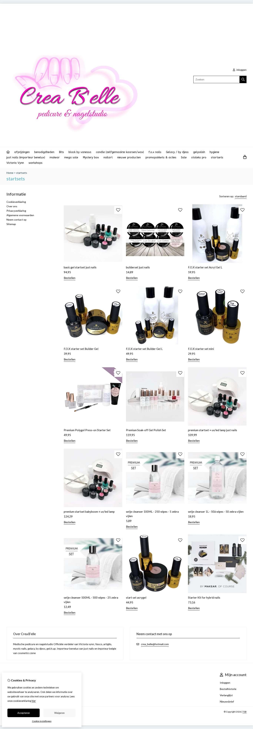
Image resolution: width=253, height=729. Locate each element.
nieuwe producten (129, 157)
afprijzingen (22, 152)
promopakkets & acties (160, 157)
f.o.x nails (155, 152)
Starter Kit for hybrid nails (204, 597)
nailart (108, 157)
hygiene (214, 152)
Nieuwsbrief (227, 701)
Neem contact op (16, 219)
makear (55, 157)
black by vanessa (80, 152)
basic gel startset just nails (80, 267)
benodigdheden (44, 152)
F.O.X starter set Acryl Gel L (205, 267)
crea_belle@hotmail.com (155, 644)
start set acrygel (136, 597)
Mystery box (91, 157)
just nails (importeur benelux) (25, 157)
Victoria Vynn (15, 162)
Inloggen (225, 682)
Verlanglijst (226, 695)
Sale (184, 157)
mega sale (71, 157)
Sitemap (11, 224)
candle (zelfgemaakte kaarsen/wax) (120, 152)
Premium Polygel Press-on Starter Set (87, 430)
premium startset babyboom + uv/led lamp (89, 511)
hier (34, 700)
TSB (245, 711)
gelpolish (199, 152)
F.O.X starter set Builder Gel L (144, 348)
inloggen (241, 69)
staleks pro (198, 157)
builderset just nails (138, 267)
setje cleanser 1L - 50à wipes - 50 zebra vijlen (216, 511)
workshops (35, 162)
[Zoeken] (243, 79)
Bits (61, 152)
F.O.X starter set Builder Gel (81, 348)
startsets (217, 157)
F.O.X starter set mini (201, 348)
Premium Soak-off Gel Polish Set (146, 430)
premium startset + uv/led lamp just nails (212, 430)
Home (9, 172)
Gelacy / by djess (177, 152)
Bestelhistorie (228, 688)
